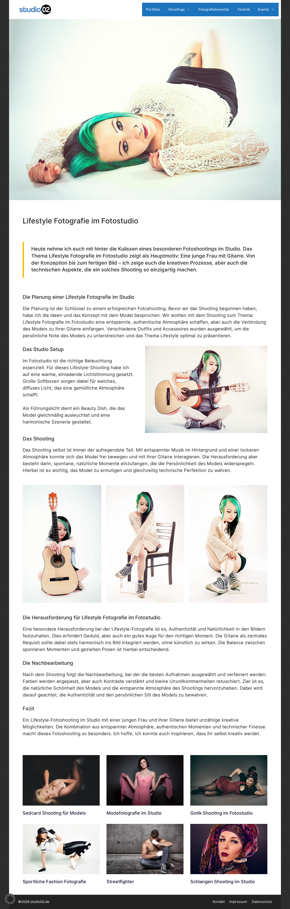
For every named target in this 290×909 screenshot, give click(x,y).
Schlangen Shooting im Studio (222, 881)
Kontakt (219, 901)
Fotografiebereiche (213, 9)
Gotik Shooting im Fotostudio (221, 813)
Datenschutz (262, 901)
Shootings (176, 9)
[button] (10, 899)
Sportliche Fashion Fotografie (54, 881)
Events (263, 9)
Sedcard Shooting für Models (54, 813)
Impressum (238, 901)
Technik (243, 9)
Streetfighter (120, 881)
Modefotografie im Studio (134, 813)
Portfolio (153, 9)
